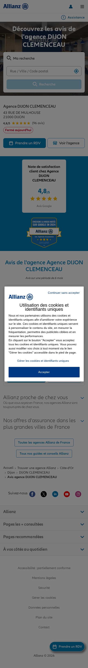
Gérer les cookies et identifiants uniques (43, 360)
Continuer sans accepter (64, 292)
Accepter (44, 372)
